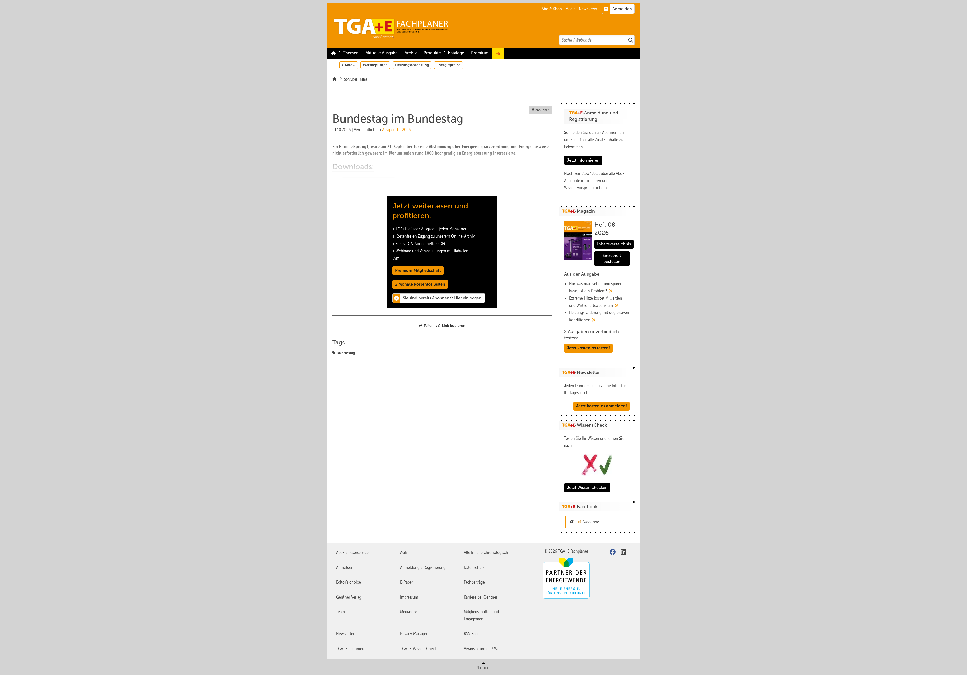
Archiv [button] (411, 53)
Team (340, 611)
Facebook (591, 521)
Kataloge (456, 53)
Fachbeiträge (474, 582)
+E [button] (498, 53)
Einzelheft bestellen (612, 258)
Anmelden (344, 567)
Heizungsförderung (412, 65)
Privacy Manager (413, 633)
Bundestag (346, 353)
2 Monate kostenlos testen (420, 284)
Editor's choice (348, 582)
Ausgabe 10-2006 (396, 129)
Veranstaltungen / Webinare (487, 648)
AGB (403, 552)
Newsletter (588, 9)
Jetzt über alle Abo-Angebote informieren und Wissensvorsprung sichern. (594, 180)
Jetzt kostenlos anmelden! (601, 406)
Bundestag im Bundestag (368, 181)
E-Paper (406, 582)
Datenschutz (474, 567)
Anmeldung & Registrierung (422, 567)
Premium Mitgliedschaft (418, 270)
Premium (480, 53)
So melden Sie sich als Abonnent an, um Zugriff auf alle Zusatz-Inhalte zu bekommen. (594, 139)
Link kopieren (453, 326)
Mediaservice (411, 611)
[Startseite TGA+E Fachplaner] (486, 25)
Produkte (432, 53)
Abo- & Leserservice (352, 552)
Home (333, 53)
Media (570, 9)
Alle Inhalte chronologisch (486, 552)
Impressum (409, 597)
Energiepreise (448, 65)
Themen (351, 53)
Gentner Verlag (348, 597)
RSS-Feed (471, 633)
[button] (410, 53)
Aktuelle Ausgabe (382, 53)
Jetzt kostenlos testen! (588, 348)
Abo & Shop (552, 9)
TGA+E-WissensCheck (418, 648)
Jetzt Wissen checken (587, 487)
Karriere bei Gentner (480, 597)
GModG (348, 65)
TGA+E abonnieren (352, 648)
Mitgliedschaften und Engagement (481, 615)
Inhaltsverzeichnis (614, 244)
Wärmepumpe (375, 65)
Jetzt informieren (583, 160)
